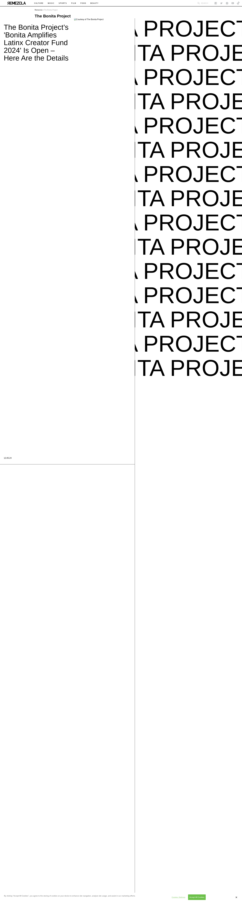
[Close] (236, 897)
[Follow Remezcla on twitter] (221, 3)
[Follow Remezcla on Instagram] (227, 3)
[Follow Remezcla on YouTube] (233, 3)
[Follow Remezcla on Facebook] (216, 3)
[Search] (199, 3)
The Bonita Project (51, 10)
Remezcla (38, 10)
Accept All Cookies (196, 897)
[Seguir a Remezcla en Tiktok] (238, 3)
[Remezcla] (16, 3)
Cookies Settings (178, 897)
